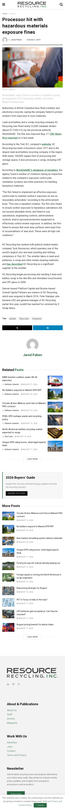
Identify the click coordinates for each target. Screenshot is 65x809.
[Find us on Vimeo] (13, 684)
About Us (12, 710)
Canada (12, 318)
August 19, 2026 (29, 410)
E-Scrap (12, 14)
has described (15, 264)
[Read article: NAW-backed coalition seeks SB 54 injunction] (55, 381)
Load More (32, 459)
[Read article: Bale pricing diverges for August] (8, 591)
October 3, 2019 (33, 40)
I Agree (40, 805)
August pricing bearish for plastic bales (35, 624)
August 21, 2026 (29, 384)
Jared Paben (16, 40)
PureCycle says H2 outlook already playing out (39, 563)
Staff (9, 714)
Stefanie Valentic (12, 384)
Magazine (12, 722)
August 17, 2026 (29, 449)
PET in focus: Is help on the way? (32, 599)
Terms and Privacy (17, 755)
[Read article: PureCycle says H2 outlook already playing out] (8, 566)
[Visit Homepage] (32, 5)
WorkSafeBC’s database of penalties (37, 170)
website (46, 144)
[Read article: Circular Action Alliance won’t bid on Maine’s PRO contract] (55, 407)
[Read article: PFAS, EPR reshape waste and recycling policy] (55, 420)
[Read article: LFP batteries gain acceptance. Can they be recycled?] (8, 614)
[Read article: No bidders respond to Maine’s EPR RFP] (55, 394)
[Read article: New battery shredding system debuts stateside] (8, 541)
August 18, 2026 (25, 592)
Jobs (9, 746)
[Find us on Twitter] (19, 684)
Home (4, 14)
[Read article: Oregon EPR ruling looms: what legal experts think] (55, 446)
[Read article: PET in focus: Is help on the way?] (8, 602)
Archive (11, 718)
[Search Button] (61, 4)
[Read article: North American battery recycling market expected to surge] (55, 433)
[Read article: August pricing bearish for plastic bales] (8, 627)
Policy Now (24, 318)
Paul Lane (9, 436)
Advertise (12, 742)
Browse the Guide (16, 493)
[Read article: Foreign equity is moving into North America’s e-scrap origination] (8, 577)
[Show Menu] (3, 4)
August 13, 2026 (25, 567)
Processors (36, 318)
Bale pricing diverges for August (32, 588)
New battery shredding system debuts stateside (39, 538)
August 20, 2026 (29, 394)
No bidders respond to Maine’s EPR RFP (21, 390)
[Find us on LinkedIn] (8, 684)
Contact (11, 751)
